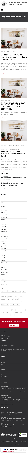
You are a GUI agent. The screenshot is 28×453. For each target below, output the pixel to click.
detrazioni (10, 296)
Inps (22, 301)
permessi (8, 309)
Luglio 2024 (3, 248)
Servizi (2, 374)
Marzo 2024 (3, 257)
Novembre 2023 (4, 267)
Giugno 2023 (3, 279)
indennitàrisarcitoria (16, 145)
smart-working (15, 312)
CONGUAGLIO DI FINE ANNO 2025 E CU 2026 (11, 190)
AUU (20, 291)
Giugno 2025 (3, 224)
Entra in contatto (14, 325)
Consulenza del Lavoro (6, 397)
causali (2, 52)
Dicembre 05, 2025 (4, 188)
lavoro (18, 304)
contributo (9, 294)
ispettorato (13, 304)
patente (19, 307)
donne (20, 296)
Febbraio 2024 (4, 260)
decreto (19, 294)
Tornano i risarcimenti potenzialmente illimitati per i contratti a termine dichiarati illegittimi (13, 152)
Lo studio (3, 362)
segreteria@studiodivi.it (5, 341)
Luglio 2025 (3, 222)
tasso (13, 314)
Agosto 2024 (3, 246)
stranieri (8, 314)
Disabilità (16, 296)
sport (20, 312)
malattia (10, 307)
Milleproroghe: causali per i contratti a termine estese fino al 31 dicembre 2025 (14, 57)
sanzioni (2, 312)
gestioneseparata (4, 301)
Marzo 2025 (3, 229)
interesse (3, 304)
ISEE (8, 304)
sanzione (23, 309)
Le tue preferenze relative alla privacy (14, 449)
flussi (8, 299)
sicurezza (8, 312)
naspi (15, 307)
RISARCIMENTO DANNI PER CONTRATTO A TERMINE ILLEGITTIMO (12, 106)
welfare (17, 314)
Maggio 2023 (3, 281)
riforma (18, 309)
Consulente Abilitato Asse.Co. (7, 404)
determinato (3, 296)
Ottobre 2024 (4, 241)
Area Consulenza (5, 395)
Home (2, 23)
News (5, 23)
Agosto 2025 (3, 219)
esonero (3, 299)
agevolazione (14, 291)
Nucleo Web (17, 444)
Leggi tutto (3, 73)
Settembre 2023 (4, 272)
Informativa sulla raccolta (8, 451)
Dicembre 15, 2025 (4, 182)
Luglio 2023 (3, 277)
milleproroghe (14, 52)
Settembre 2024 (4, 243)
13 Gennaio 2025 (4, 51)
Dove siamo (3, 369)
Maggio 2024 (3, 253)
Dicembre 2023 (4, 265)
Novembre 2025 (4, 212)
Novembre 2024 (4, 238)
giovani (11, 301)
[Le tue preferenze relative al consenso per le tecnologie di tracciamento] (21, 450)
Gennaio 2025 (4, 234)
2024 (6, 291)
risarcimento (15, 102)
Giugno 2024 (3, 250)
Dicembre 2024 (4, 236)
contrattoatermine (7, 52)
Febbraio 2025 (4, 231)
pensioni (3, 309)
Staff (2, 364)
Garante (16, 299)
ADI (9, 291)
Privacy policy (4, 376)
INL (18, 301)
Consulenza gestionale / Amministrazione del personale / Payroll (13, 389)
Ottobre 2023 (4, 269)
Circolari (14, 100)
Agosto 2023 (3, 274)
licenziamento (4, 307)
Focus (2, 200)
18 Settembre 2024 (4, 143)
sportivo (3, 314)
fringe (11, 299)
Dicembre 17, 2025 (4, 176)
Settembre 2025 (4, 217)
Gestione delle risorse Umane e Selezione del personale (13, 391)
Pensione (24, 307)
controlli (14, 294)
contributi (3, 294)
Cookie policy (4, 379)
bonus (24, 291)
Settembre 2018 (4, 284)
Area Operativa (4, 386)
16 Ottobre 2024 (4, 100)
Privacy (13, 309)
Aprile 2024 (3, 255)
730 (2, 291)
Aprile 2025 (3, 226)
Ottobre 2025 (4, 215)
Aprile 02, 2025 (3, 411)
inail (15, 301)
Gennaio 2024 (4, 262)
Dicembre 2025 (4, 210)
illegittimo (10, 102)
